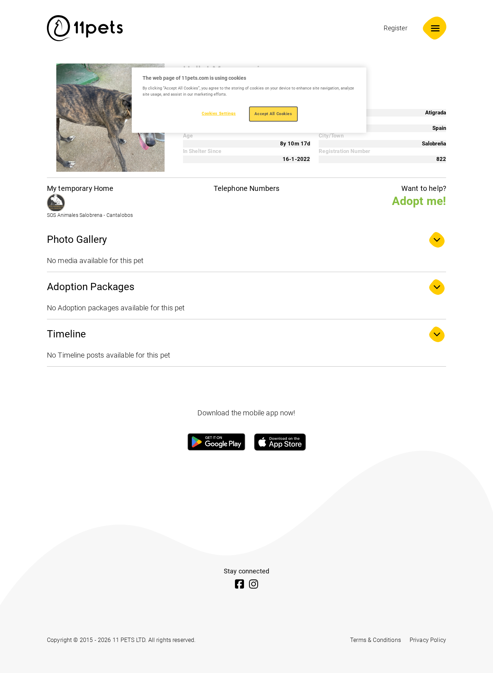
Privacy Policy (428, 640)
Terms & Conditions (375, 640)
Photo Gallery (77, 239)
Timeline (66, 334)
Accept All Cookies (273, 113)
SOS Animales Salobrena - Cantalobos (90, 215)
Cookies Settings (219, 113)
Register (395, 28)
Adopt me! (419, 201)
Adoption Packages (90, 287)
